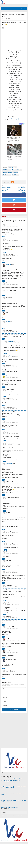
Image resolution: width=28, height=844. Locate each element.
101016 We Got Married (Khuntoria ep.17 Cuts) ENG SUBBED (21, 189)
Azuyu (9, 543)
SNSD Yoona (15, 174)
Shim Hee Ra (9, 463)
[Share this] (14, 195)
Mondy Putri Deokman (11, 355)
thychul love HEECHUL (12, 239)
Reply (4, 236)
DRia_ (7, 531)
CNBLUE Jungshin (16, 169)
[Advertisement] (14, 731)
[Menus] (26, 2)
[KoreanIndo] (3, 1)
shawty (8, 321)
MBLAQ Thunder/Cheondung (10, 172)
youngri (8, 224)
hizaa (7, 376)
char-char (8, 264)
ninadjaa (10, 341)
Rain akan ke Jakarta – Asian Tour (9, 807)
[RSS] (13, 182)
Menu (24, 8)
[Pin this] (14, 210)
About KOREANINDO (17, 816)
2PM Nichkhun (12, 167)
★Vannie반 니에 (15, 119)
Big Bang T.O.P (6, 169)
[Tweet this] (14, 200)
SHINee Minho (6, 174)
